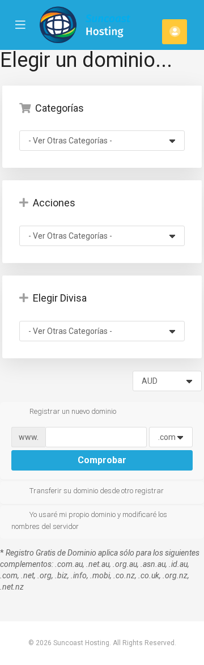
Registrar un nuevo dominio (72, 411)
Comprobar (102, 460)
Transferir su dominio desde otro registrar (96, 490)
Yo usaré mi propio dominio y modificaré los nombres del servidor (89, 520)
